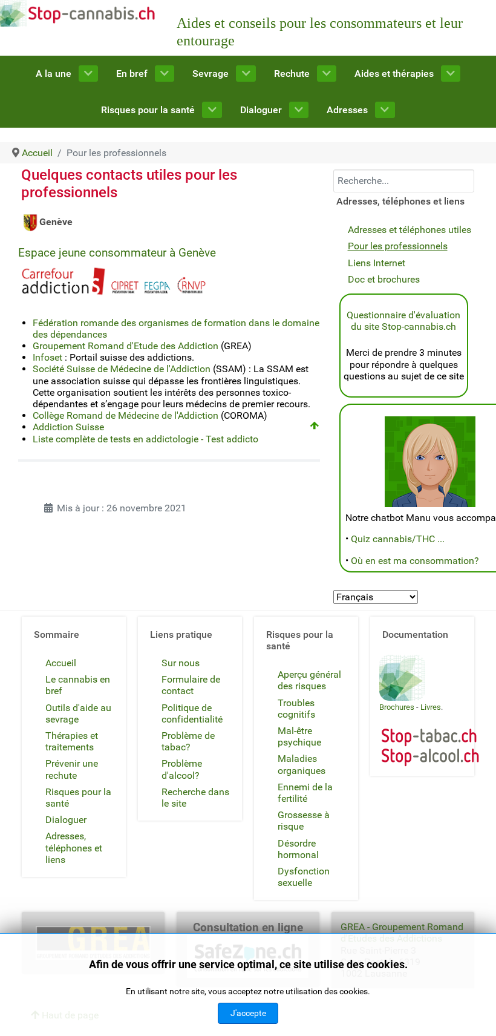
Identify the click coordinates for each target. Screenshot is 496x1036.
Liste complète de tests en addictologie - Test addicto (145, 439)
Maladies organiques (301, 764)
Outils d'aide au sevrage (78, 713)
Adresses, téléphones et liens (73, 847)
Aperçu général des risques (309, 680)
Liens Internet (376, 263)
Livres (430, 707)
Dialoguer (65, 819)
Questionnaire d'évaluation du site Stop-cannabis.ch (403, 320)
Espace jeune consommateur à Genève (117, 253)
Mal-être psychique (299, 736)
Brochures (396, 707)
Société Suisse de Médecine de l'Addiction (121, 369)
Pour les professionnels (398, 246)
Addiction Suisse (68, 427)
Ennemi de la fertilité (305, 792)
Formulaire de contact (191, 685)
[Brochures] (402, 677)
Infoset (47, 357)
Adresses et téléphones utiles (409, 229)
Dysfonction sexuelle (304, 876)
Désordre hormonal (298, 849)
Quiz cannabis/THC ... (398, 539)
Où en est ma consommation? (415, 560)
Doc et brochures (384, 279)
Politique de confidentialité (192, 713)
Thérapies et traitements (71, 741)
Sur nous (181, 663)
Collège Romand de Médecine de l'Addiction (125, 415)
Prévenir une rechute (71, 769)
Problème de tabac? (188, 741)
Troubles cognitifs (296, 708)
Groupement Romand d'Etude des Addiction (125, 346)
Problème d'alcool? (182, 769)
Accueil (60, 663)
